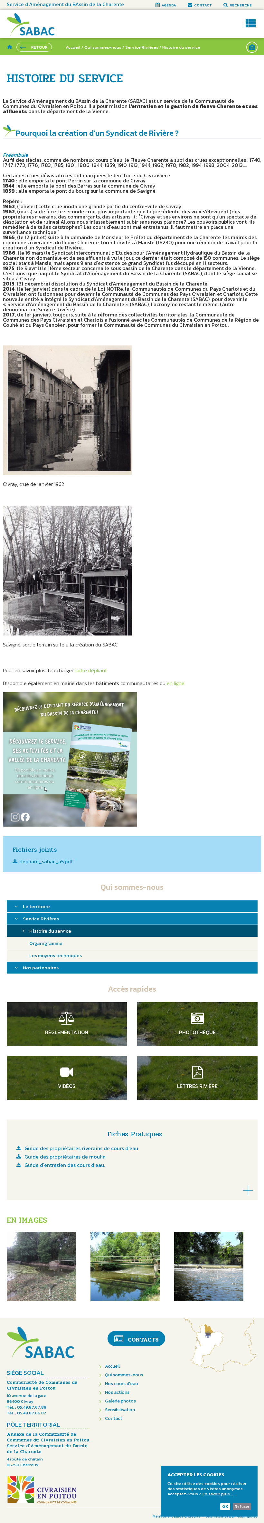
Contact (113, 1418)
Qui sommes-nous (102, 47)
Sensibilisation (120, 1409)
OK (225, 1506)
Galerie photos (120, 1401)
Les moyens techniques (55, 955)
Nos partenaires (41, 967)
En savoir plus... (218, 1494)
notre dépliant (91, 670)
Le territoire (36, 906)
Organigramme (45, 943)
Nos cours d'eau (121, 1383)
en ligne (175, 683)
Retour (39, 47)
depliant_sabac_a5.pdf (46, 862)
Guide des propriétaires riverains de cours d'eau (81, 1149)
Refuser (242, 1506)
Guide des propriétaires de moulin (65, 1157)
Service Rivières (142, 47)
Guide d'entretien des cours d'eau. (64, 1165)
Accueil (73, 47)
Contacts (143, 1339)
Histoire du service (50, 931)
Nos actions (117, 1392)
